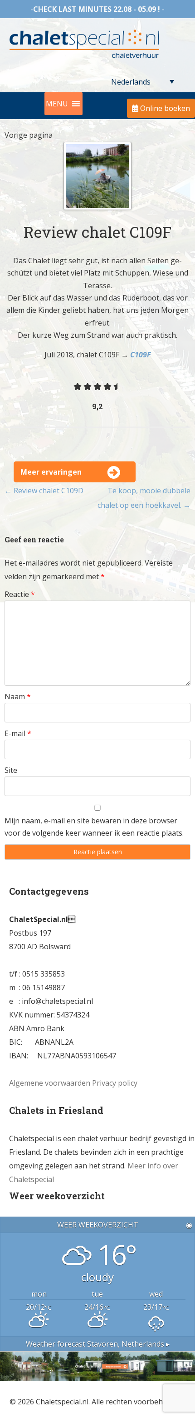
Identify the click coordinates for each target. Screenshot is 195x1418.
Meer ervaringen (51, 472)
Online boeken (164, 108)
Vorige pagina (29, 135)
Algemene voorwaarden (49, 1083)
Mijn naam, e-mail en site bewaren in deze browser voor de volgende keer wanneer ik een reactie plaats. (94, 827)
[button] (57, 103)
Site (11, 770)
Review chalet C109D (44, 491)
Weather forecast (98, 1344)
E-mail (18, 733)
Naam (18, 696)
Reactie (20, 594)
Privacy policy (114, 1083)
